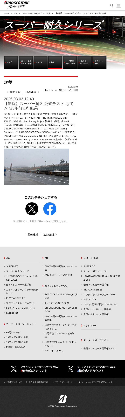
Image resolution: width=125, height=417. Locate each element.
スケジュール (90, 325)
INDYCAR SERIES (15, 298)
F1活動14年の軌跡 (15, 347)
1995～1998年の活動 (17, 342)
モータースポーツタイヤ (96, 340)
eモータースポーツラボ (57, 302)
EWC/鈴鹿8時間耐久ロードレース (100, 304)
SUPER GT (12, 266)
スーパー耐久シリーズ (61, 90)
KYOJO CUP (12, 313)
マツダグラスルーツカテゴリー (22, 303)
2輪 (46, 258)
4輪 (46, 90)
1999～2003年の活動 (17, 337)
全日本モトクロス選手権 (96, 314)
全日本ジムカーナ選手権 (18, 284)
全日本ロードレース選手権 (58, 274)
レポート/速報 (90, 258)
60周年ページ (13, 332)
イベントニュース (54, 350)
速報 (76, 90)
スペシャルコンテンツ (56, 286)
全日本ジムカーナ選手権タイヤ (99, 348)
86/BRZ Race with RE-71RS (20, 308)
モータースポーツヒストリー (21, 324)
